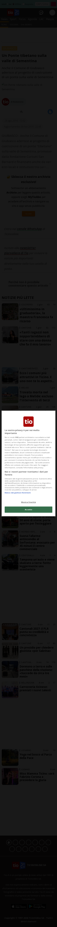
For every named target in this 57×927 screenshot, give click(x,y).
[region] (28, 463)
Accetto (28, 510)
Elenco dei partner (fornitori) (18, 493)
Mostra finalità (28, 502)
